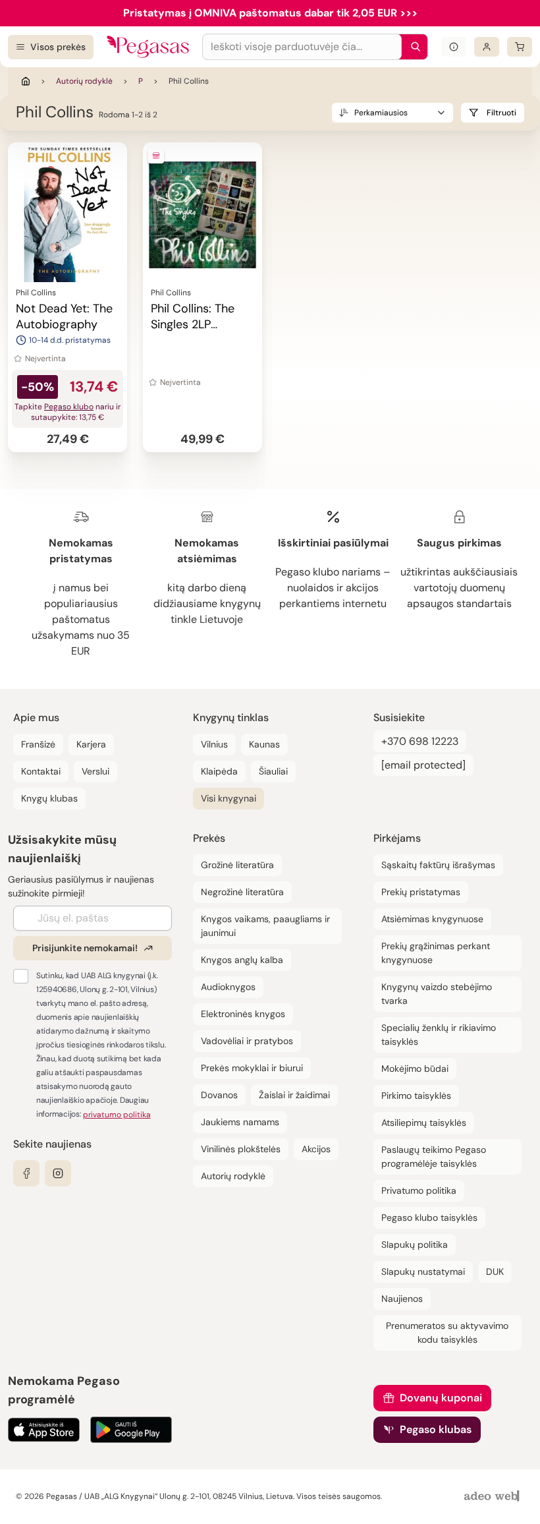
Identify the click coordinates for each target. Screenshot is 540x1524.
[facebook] (26, 1173)
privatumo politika (117, 1114)
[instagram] (58, 1173)
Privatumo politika (418, 1190)
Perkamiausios (381, 112)
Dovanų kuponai (441, 1398)
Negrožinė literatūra (242, 892)
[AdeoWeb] (493, 1496)
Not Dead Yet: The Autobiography (64, 316)
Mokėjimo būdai (414, 1068)
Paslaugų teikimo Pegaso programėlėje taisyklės (433, 1156)
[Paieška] (412, 47)
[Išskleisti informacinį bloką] (453, 47)
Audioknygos (228, 987)
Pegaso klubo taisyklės (429, 1217)
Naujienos (402, 1298)
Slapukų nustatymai (423, 1271)
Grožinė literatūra (237, 865)
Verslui (95, 771)
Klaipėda (219, 771)
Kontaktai (41, 771)
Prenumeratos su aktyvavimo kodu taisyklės (447, 1332)
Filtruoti (501, 112)
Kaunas (264, 744)
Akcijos (316, 1149)
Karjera (91, 744)
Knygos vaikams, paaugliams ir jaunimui (265, 926)
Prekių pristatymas (420, 892)
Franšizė (38, 744)
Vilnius (214, 744)
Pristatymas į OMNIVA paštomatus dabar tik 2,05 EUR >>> (270, 13)
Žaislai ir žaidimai (294, 1095)
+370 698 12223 (419, 741)
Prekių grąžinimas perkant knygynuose (435, 953)
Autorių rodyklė (84, 81)
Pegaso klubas (436, 1429)
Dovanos (219, 1095)
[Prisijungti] (486, 47)
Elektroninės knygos (243, 1014)
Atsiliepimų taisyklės (423, 1122)
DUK (495, 1271)
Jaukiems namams (240, 1122)
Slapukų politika (414, 1244)
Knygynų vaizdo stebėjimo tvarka (436, 994)
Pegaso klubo (69, 406)
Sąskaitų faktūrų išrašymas (438, 865)
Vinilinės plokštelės (241, 1149)
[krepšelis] (519, 47)
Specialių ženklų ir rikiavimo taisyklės (438, 1034)
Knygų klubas (49, 798)
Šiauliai (273, 771)
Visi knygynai (228, 798)
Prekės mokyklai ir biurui (252, 1068)
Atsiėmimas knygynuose (432, 919)
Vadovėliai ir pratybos (247, 1041)
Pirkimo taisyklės (416, 1095)
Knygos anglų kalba (242, 960)
